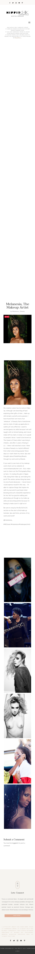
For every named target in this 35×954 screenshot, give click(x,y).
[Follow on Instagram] (16, 3)
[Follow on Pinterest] (22, 3)
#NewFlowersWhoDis (19, 280)
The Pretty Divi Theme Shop (24, 948)
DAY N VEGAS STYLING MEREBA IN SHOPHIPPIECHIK (19, 161)
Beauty (22, 311)
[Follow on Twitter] (13, 3)
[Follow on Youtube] (19, 3)
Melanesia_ (15, 311)
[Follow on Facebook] (10, 3)
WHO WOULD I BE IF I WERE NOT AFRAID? (19, 221)
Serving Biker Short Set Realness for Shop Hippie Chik (19, 101)
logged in (15, 843)
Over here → (17, 915)
